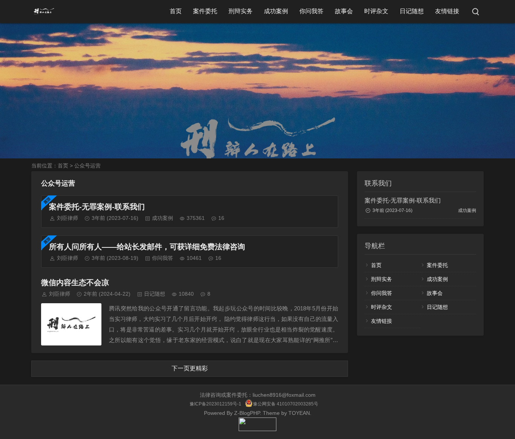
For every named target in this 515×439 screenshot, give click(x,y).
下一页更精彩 (190, 368)
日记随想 (412, 11)
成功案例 (276, 11)
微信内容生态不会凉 (75, 282)
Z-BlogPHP (247, 413)
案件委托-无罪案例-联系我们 (97, 207)
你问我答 (311, 11)
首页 (176, 11)
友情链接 (447, 11)
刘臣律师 (67, 218)
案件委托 (205, 11)
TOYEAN (299, 413)
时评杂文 (376, 11)
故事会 (344, 11)
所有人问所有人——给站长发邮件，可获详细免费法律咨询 (147, 247)
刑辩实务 (240, 11)
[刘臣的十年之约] (257, 429)
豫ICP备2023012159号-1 (215, 404)
